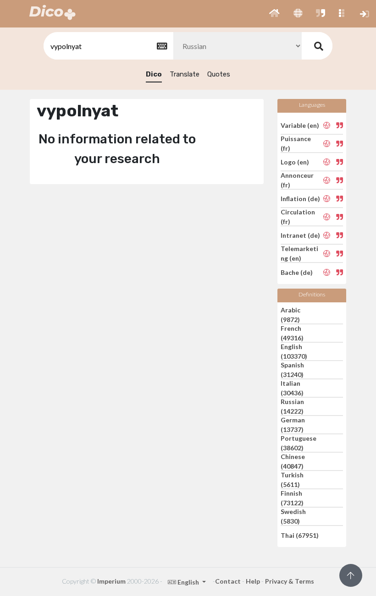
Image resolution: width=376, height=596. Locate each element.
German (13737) (293, 424)
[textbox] (108, 46)
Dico (154, 74)
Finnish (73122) (292, 498)
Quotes (218, 74)
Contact (228, 581)
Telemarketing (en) (299, 253)
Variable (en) (300, 125)
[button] (274, 13)
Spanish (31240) (292, 369)
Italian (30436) (292, 388)
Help (253, 581)
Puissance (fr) (296, 143)
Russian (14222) (292, 406)
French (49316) (292, 333)
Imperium (111, 581)
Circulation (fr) (298, 216)
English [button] (188, 582)
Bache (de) (297, 272)
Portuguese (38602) (298, 443)
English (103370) (294, 351)
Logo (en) (295, 162)
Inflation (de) (300, 198)
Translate (184, 74)
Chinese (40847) (293, 461)
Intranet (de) (300, 235)
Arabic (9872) (290, 314)
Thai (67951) (300, 535)
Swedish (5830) (293, 516)
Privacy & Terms (289, 581)
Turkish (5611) (292, 479)
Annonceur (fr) (297, 180)
